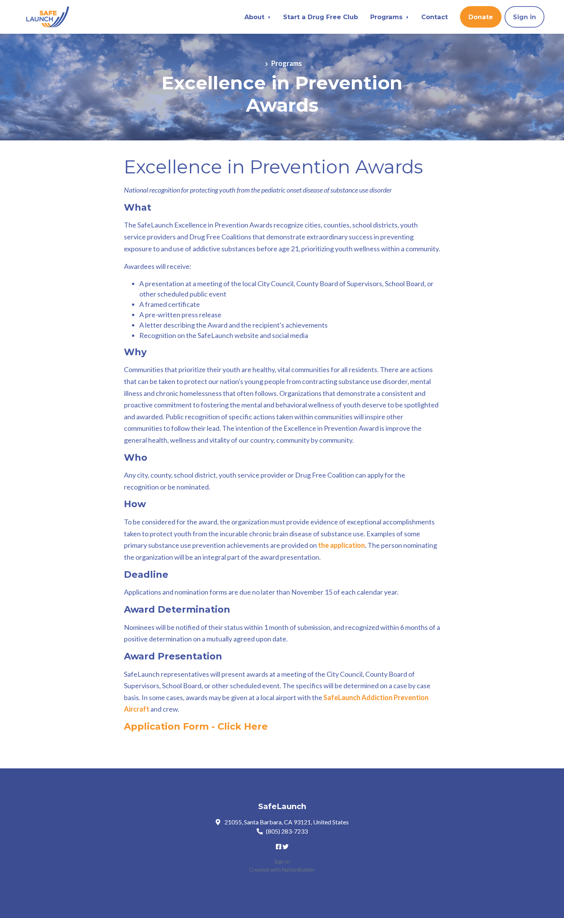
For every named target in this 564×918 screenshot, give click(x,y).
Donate (480, 17)
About (255, 17)
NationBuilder (298, 869)
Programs (387, 17)
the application (341, 545)
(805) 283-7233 (287, 831)
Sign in (524, 17)
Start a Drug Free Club (320, 17)
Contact (434, 17)
